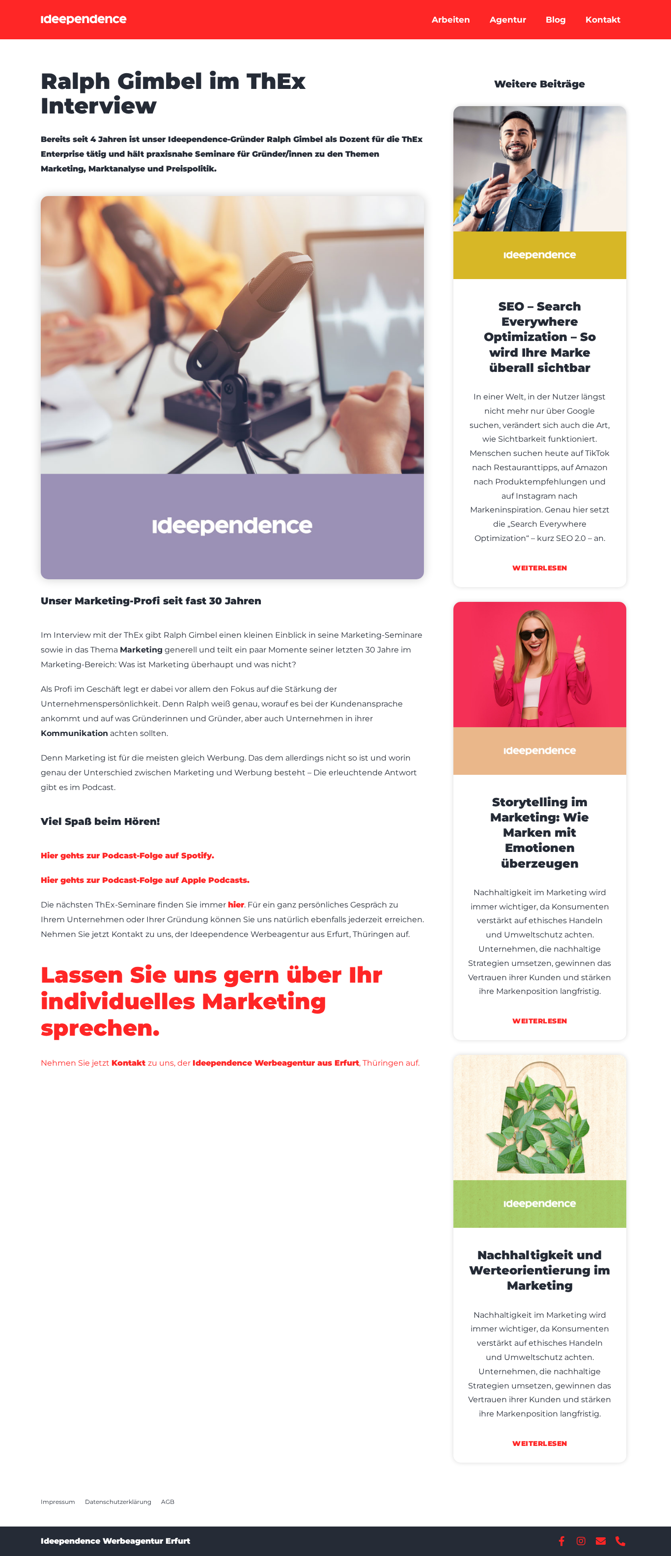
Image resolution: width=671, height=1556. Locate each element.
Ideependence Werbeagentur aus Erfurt (276, 1063)
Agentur (508, 20)
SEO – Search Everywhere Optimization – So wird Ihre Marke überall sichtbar (540, 337)
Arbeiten (451, 20)
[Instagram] (581, 1541)
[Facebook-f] (561, 1541)
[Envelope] (601, 1541)
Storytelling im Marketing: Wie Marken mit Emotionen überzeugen (539, 833)
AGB (167, 1501)
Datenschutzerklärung (118, 1501)
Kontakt (603, 20)
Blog (556, 20)
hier (236, 904)
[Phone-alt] (620, 1541)
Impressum (58, 1501)
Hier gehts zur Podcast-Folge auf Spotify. (127, 855)
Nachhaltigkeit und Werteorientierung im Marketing (539, 1270)
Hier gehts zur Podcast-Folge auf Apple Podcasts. (145, 880)
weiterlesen (539, 568)
